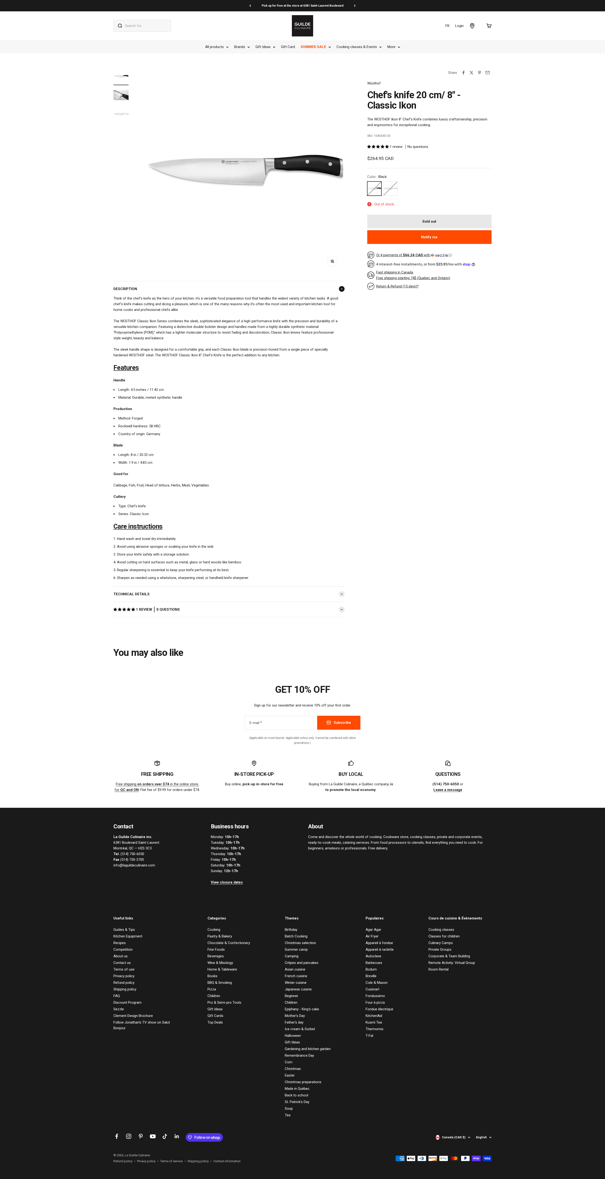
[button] (124, 609)
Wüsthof (374, 83)
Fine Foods (216, 949)
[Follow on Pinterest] (141, 1136)
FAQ (116, 996)
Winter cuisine (296, 982)
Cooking (213, 929)
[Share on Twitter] (471, 73)
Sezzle (118, 1009)
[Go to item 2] (121, 96)
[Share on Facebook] (463, 73)
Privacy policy (123, 976)
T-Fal (369, 1035)
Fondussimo (375, 996)
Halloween (293, 1035)
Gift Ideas (263, 47)
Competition (123, 949)
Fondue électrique (379, 1009)
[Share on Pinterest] (479, 73)
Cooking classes (441, 929)
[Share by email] (488, 73)
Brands (239, 47)
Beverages (215, 956)
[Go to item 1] (121, 77)
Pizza (211, 989)
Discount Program (127, 1002)
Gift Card (288, 47)
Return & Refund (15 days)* (397, 286)
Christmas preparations (303, 1082)
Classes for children (444, 936)
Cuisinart (372, 989)
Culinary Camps (440, 943)
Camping (291, 956)
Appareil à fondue (379, 943)
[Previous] (250, 5)
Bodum (371, 969)
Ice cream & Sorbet (300, 1029)
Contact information (227, 1161)
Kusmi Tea (374, 1022)
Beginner (291, 996)
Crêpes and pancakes (301, 963)
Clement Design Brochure (133, 1016)
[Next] (355, 5)
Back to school (296, 1095)
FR (447, 26)
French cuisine (296, 976)
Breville (371, 976)
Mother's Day (295, 1016)
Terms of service (171, 1161)
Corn (288, 1062)
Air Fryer (372, 936)
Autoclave (373, 956)
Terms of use (123, 969)
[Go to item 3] (121, 114)
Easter (290, 1075)
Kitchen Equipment (127, 936)
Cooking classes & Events (357, 47)
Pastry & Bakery (219, 936)
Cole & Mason (377, 982)
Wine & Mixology (220, 963)
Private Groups (439, 949)
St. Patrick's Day (297, 1102)
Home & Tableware (222, 969)
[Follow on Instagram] (128, 1136)
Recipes (119, 943)
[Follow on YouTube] (153, 1136)
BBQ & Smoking (219, 982)
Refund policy (123, 982)
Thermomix (374, 1029)
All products (214, 47)
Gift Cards (215, 1016)
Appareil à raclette (380, 949)
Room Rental (438, 969)
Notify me (429, 237)
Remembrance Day (299, 1055)
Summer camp (296, 949)
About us (120, 956)
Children (213, 996)
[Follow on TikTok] (165, 1136)
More (391, 47)
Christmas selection (300, 943)
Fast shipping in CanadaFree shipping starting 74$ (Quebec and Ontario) (413, 275)
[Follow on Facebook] (116, 1136)
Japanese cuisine (298, 989)
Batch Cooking (296, 936)
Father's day (294, 1022)
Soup (289, 1108)
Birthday (291, 929)
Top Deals (215, 1022)
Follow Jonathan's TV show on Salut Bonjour (141, 1025)
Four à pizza (375, 1002)
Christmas (293, 1069)
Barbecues (374, 963)
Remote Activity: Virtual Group (451, 963)
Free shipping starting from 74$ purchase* (302, 5)
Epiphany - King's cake (302, 1009)
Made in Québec (297, 1088)
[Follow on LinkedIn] (177, 1136)
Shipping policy (124, 989)
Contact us (122, 963)
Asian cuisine (295, 969)
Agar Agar (373, 929)
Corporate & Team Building (449, 956)
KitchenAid (374, 1016)
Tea (287, 1115)
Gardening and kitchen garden (308, 1049)
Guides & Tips (124, 929)
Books (212, 976)
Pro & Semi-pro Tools (224, 1002)
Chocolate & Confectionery (228, 943)
